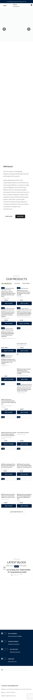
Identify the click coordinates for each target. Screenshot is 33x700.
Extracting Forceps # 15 (23, 432)
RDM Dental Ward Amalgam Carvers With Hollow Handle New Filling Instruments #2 (24, 313)
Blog (16, 566)
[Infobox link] (11, 635)
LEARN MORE (8, 216)
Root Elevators (20, 296)
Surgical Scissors (5, 365)
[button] (8, 303)
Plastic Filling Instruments (23, 375)
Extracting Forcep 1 (22, 343)
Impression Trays (5, 469)
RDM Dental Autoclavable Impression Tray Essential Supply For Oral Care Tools (8, 496)
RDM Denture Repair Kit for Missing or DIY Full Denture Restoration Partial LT (8, 466)
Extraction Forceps (21, 345)
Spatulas (19, 500)
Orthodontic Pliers (5, 298)
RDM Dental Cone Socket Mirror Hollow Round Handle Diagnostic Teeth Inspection (24, 466)
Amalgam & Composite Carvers (24, 316)
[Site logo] (16, 5)
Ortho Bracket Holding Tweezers (6, 406)
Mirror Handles (20, 469)
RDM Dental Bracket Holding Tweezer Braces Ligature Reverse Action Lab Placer (8, 434)
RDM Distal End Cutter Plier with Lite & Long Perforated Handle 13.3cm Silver (24, 389)
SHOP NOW (20, 216)
